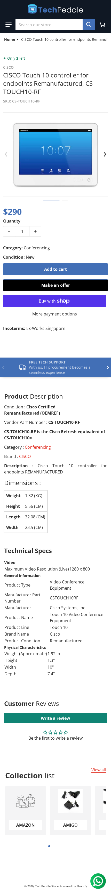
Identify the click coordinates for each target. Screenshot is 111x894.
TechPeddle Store (47, 886)
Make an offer (55, 285)
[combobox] (53, 24)
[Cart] (102, 24)
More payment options (54, 314)
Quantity (11, 221)
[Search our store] (89, 24)
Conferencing (38, 447)
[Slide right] (105, 154)
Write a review (55, 718)
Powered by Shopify (73, 886)
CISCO (25, 456)
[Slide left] (6, 154)
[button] (8, 24)
